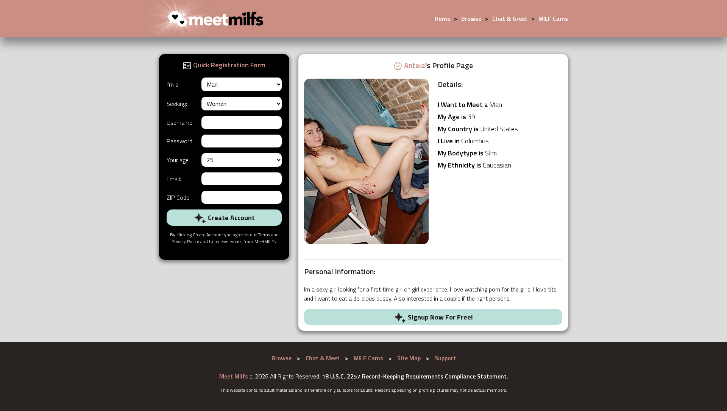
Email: (174, 178)
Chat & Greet (509, 18)
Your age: (178, 159)
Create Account (230, 217)
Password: (180, 141)
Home (442, 18)
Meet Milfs (233, 376)
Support (445, 358)
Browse (471, 18)
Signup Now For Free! (439, 317)
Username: (180, 122)
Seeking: (177, 103)
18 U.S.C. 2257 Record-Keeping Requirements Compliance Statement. (415, 376)
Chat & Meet (323, 358)
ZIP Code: (178, 197)
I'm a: (173, 84)
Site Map (409, 358)
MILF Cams (553, 18)
